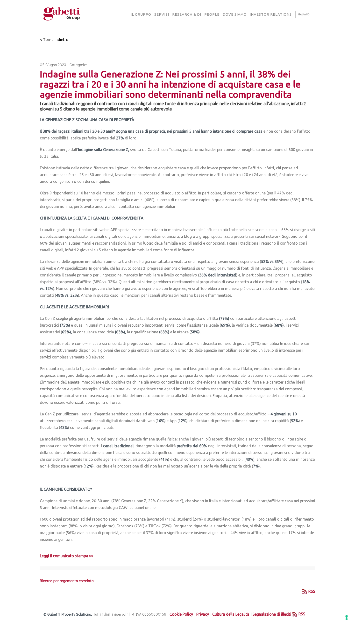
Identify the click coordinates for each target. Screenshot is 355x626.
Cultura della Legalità (230, 614)
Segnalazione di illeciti (272, 614)
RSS (311, 591)
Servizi (161, 14)
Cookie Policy (181, 614)
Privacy (202, 614)
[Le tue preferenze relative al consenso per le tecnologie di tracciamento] (346, 617)
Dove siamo (235, 14)
